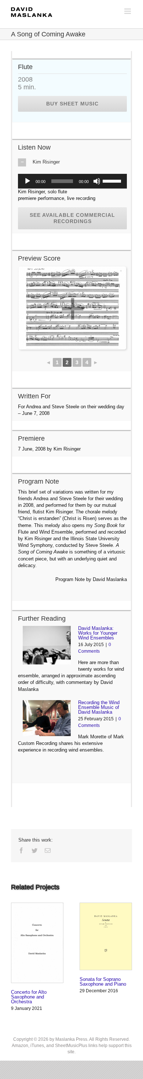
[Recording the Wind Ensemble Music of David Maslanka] (47, 718)
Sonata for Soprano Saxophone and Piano (103, 981)
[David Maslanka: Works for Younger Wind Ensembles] (47, 645)
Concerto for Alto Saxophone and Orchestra (29, 996)
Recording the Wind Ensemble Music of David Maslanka (99, 707)
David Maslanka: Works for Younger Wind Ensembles (97, 633)
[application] (72, 181)
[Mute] (96, 181)
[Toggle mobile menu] (128, 11)
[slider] (113, 180)
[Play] (27, 181)
